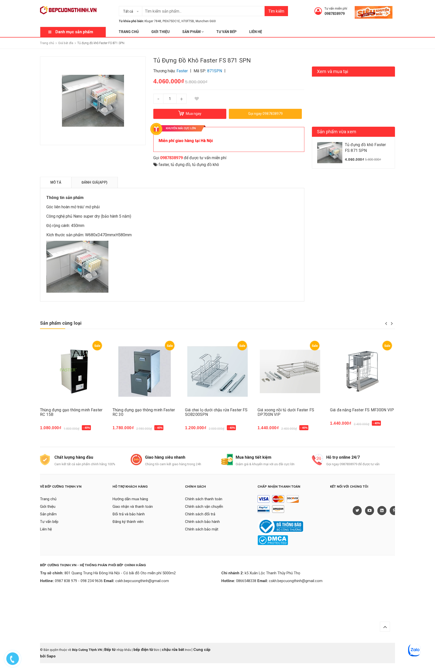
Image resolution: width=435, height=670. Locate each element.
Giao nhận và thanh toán (133, 506)
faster (164, 164)
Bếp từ (110, 649)
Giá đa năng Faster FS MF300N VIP (362, 410)
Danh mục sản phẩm (74, 31)
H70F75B (188, 21)
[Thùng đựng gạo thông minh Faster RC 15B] (72, 371)
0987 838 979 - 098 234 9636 (79, 581)
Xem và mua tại (332, 71)
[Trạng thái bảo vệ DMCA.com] (273, 540)
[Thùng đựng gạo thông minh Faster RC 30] (145, 371)
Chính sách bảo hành (202, 521)
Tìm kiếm (276, 11)
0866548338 (246, 581)
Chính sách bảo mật (201, 529)
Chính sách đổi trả (200, 514)
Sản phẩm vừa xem (336, 131)
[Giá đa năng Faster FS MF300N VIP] (362, 371)
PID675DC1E (171, 21)
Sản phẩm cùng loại (61, 323)
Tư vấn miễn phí (335, 8)
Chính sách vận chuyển (204, 506)
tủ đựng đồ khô (205, 164)
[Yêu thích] (197, 99)
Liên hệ (255, 32)
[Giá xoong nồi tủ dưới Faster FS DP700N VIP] (290, 371)
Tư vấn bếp (226, 32)
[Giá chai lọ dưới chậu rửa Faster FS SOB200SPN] (217, 371)
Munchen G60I (206, 21)
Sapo (51, 656)
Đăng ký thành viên (128, 521)
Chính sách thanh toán (203, 499)
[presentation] (386, 323)
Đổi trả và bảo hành (129, 514)
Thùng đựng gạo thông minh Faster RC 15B (71, 412)
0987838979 (334, 14)
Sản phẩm (191, 32)
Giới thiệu (160, 32)
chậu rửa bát (173, 649)
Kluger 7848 (152, 21)
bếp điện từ (143, 649)
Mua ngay (51, 430)
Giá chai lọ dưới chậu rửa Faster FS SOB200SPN (216, 412)
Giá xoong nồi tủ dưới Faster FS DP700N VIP (286, 412)
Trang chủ (129, 32)
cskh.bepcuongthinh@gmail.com (142, 581)
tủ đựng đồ (180, 164)
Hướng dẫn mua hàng (130, 499)
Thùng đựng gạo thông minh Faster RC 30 (144, 412)
